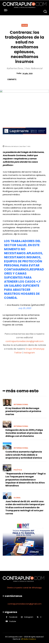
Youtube (12, 621)
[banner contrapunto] (24, 136)
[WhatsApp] (39, 79)
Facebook (13, 617)
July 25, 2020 (24, 308)
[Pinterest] (32, 79)
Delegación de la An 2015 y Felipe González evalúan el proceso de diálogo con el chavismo (24, 433)
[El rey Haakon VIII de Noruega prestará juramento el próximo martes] (7, 402)
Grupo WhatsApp (35, 348)
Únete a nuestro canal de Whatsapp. (24, 587)
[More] (39, 363)
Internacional (21, 404)
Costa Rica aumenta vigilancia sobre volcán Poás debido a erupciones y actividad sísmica (23, 454)
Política (18, 470)
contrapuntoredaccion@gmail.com (25, 341)
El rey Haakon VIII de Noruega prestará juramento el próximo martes (23, 411)
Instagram (29, 352)
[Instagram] (21, 617)
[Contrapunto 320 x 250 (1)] (23, 557)
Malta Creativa (29, 639)
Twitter (18, 352)
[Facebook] (20, 79)
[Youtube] (6, 621)
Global (17, 498)
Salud (24, 25)
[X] (26, 79)
